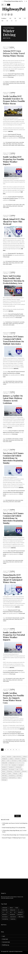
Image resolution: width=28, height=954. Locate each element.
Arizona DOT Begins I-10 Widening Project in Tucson (14, 837)
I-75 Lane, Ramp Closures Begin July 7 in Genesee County (15, 834)
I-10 (7, 20)
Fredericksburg (8, 322)
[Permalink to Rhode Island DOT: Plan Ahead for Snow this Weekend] (14, 231)
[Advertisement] (14, 798)
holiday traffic (4, 762)
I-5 (11, 20)
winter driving (16, 83)
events (8, 760)
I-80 (20, 18)
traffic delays (22, 81)
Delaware (23, 758)
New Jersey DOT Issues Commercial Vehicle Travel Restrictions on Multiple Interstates (13, 340)
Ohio (21, 769)
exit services (14, 760)
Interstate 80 (9, 381)
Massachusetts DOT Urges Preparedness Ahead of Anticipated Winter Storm (12, 578)
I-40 (2, 20)
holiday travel (11, 762)
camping (11, 758)
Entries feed (5, 939)
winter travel (22, 83)
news (17, 769)
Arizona (7, 81)
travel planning (12, 775)
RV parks (9, 773)
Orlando (3, 771)
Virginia (10, 323)
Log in (3, 936)
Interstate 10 (13, 81)
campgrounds (4, 758)
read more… (12, 70)
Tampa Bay (15, 773)
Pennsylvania (9, 771)
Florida (20, 760)
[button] (2, 5)
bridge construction (17, 756)
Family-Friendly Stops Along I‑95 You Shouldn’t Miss (13, 827)
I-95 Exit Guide (22, 137)
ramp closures (17, 771)
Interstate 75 (11, 767)
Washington (4, 779)
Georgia (24, 760)
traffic (18, 81)
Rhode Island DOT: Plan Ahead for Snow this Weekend (14, 221)
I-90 (15, 18)
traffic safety (21, 739)
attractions (9, 756)
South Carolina (16, 204)
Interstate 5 (21, 765)
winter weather (6, 84)
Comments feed (6, 942)
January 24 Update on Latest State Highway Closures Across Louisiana (13, 399)
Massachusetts (16, 617)
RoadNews (3, 18)
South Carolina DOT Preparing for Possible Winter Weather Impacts (13, 160)
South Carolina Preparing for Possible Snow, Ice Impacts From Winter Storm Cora (13, 698)
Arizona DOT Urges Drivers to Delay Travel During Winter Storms (14, 53)
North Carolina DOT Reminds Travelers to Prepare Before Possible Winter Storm (14, 100)
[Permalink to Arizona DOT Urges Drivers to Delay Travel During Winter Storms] (14, 58)
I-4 (15, 20)
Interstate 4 (14, 765)
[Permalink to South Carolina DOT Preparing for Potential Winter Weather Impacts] (14, 647)
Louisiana (21, 438)
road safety (21, 142)
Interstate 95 (9, 142)
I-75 (25, 18)
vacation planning (12, 777)
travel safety (5, 83)
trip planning (10, 83)
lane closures (15, 438)
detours (3, 760)
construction (17, 758)
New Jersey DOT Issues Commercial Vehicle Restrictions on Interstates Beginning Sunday (13, 458)
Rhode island (15, 261)
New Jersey (15, 381)
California (25, 756)
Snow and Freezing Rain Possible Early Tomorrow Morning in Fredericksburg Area (13, 279)
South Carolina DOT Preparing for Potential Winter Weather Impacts (14, 636)
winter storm (20, 143)
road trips (4, 773)
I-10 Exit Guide (10, 77)
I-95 (10, 18)
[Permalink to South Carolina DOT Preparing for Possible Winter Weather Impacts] (14, 172)
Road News (13, 332)
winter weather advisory (19, 145)
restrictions (20, 381)
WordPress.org (5, 945)
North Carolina (16, 142)
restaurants (24, 771)
